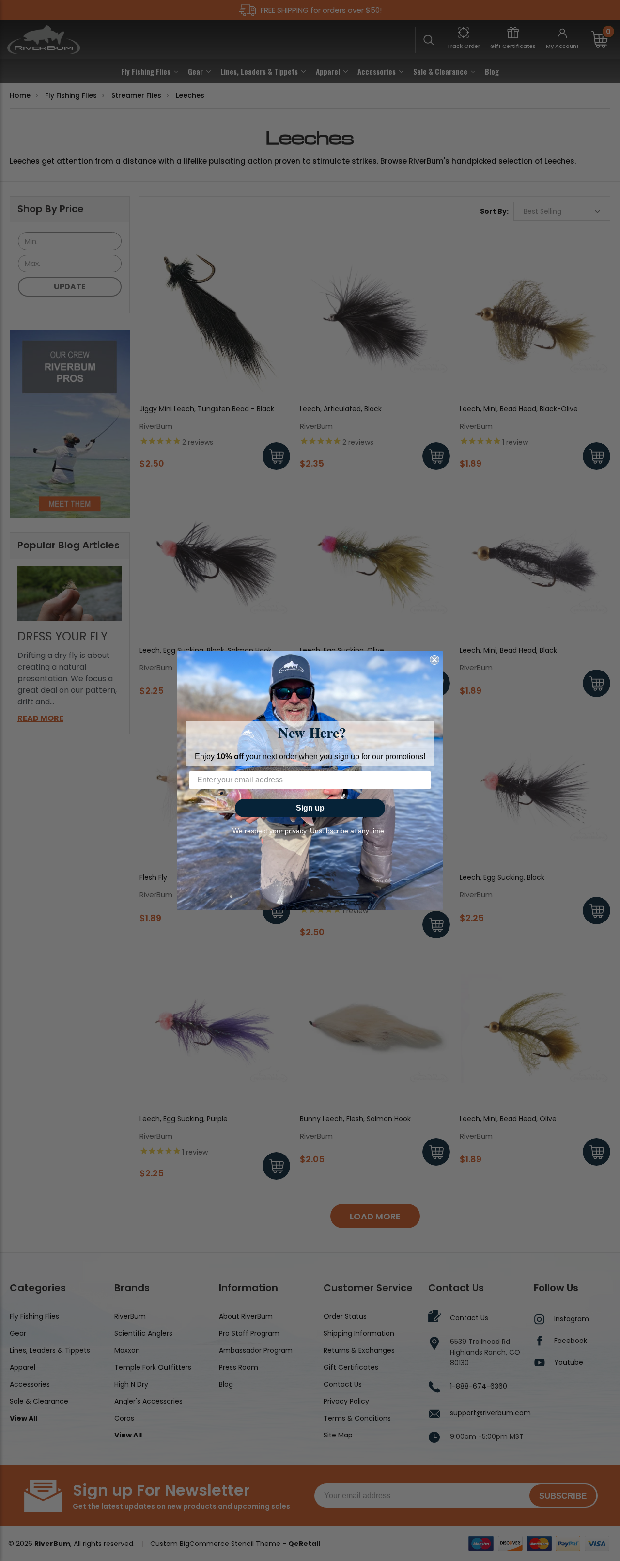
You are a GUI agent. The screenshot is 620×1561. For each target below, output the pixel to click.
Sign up (310, 808)
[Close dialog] (434, 660)
